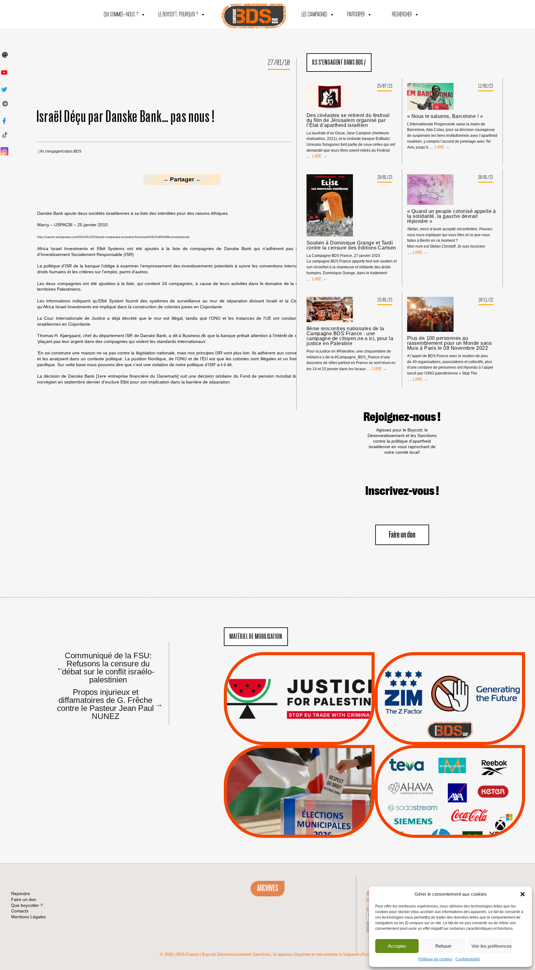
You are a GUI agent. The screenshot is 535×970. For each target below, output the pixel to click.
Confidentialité (467, 959)
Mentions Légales (28, 916)
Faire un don (402, 535)
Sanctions (308, 730)
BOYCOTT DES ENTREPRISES (449, 715)
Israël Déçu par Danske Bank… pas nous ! (126, 117)
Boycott (438, 764)
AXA (435, 780)
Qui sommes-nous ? (121, 14)
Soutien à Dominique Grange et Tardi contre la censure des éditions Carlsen (351, 245)
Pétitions (308, 737)
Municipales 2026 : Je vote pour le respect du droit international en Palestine (299, 774)
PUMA (459, 811)
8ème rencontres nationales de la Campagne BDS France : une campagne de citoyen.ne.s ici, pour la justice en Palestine (350, 336)
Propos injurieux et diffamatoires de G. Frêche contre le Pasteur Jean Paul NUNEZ (107, 703)
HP (460, 788)
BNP (448, 780)
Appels (287, 730)
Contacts (19, 910)
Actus (290, 737)
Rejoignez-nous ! (402, 417)
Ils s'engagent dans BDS (60, 151)
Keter (449, 796)
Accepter (397, 946)
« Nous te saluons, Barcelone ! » (445, 116)
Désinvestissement (470, 764)
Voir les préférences (491, 946)
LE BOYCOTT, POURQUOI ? (178, 14)
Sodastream (449, 819)
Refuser (443, 946)
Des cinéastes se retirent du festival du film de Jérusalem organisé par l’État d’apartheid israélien (348, 120)
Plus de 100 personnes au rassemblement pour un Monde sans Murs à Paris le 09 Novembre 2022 (449, 343)
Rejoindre (20, 893)
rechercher (402, 14)
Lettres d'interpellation (449, 732)
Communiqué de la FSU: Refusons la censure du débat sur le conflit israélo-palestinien (105, 667)
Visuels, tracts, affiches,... (450, 828)
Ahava (458, 772)
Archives (267, 888)
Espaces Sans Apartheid (299, 808)
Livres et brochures (449, 803)
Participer (356, 14)
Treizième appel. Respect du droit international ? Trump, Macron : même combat (450, 681)
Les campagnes (314, 14)
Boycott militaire (449, 724)
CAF (462, 780)
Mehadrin (440, 811)
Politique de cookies (435, 959)
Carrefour (443, 788)
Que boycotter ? (450, 754)
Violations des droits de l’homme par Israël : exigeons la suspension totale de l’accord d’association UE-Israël (299, 690)
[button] (523, 894)
